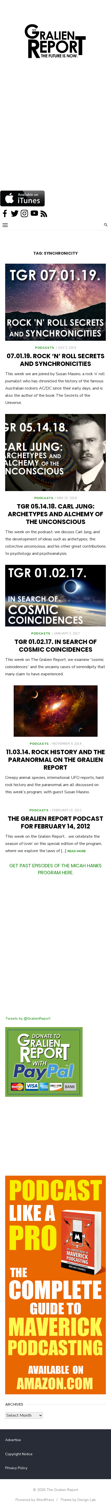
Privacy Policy (16, 1468)
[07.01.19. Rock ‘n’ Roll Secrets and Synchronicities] (55, 302)
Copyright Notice (19, 1454)
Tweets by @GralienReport (27, 1018)
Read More (76, 851)
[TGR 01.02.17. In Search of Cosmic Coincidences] (55, 595)
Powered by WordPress (34, 1499)
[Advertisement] (55, 132)
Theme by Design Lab (78, 1499)
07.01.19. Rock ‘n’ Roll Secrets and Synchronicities (56, 360)
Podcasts (44, 348)
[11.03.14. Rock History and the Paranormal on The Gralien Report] (55, 711)
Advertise (13, 1440)
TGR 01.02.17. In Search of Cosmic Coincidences (55, 646)
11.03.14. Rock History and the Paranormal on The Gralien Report (55, 760)
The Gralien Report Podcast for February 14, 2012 (55, 822)
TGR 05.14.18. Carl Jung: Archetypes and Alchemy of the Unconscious (55, 514)
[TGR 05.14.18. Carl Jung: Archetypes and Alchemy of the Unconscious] (55, 452)
